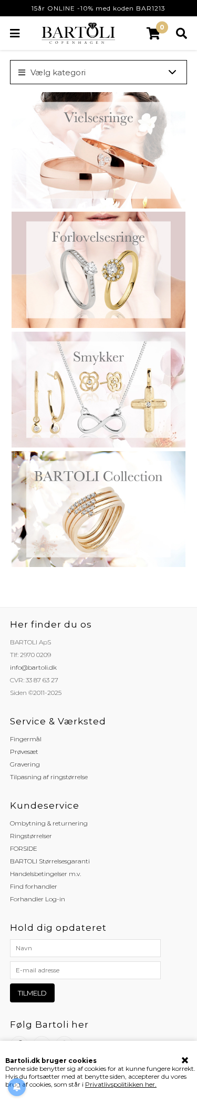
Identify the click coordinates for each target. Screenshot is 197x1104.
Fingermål (26, 739)
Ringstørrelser (31, 836)
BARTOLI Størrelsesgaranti (50, 861)
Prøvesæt (24, 751)
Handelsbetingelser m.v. (45, 874)
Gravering (25, 764)
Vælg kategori (58, 72)
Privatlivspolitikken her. (121, 1084)
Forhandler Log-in (37, 899)
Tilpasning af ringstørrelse (49, 777)
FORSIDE (23, 848)
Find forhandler (33, 886)
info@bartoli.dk (33, 667)
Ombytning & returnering (49, 823)
